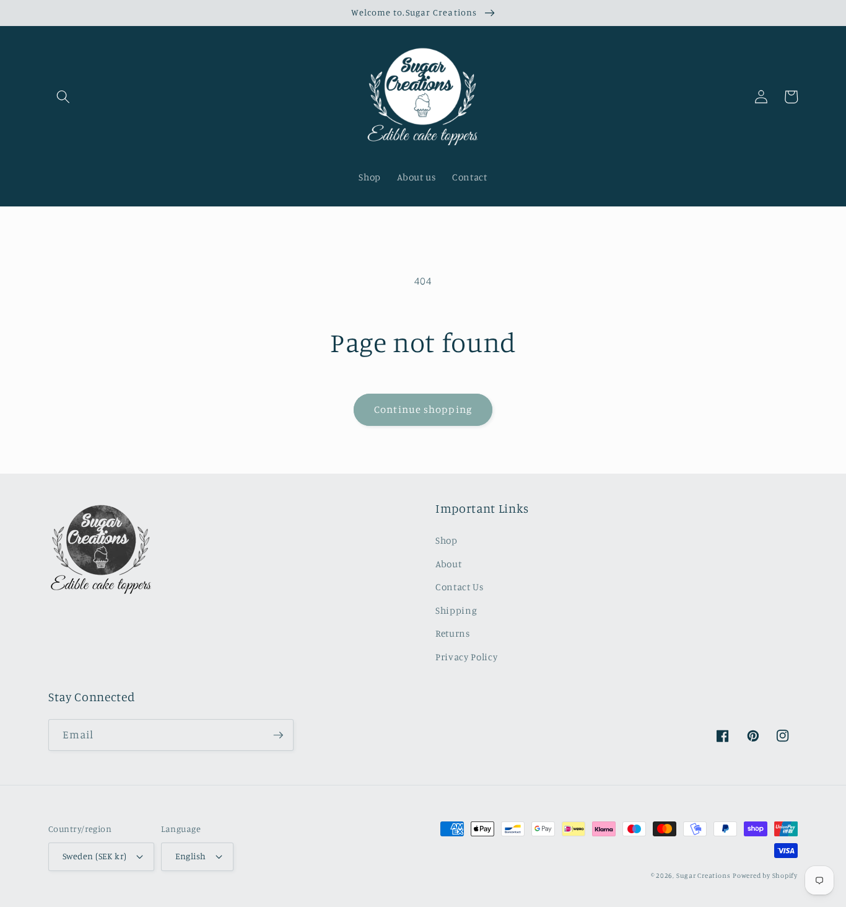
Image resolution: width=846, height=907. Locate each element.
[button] (63, 97)
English (190, 856)
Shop (446, 540)
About (448, 564)
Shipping (456, 610)
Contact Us (459, 587)
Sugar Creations (703, 875)
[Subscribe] (278, 735)
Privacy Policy (466, 657)
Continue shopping (423, 409)
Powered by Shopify (765, 875)
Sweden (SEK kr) (95, 856)
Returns (452, 633)
